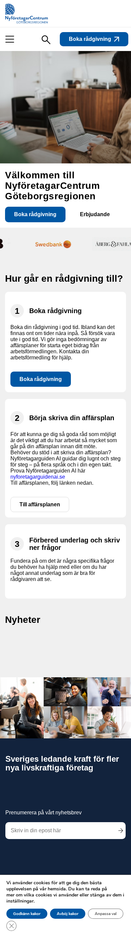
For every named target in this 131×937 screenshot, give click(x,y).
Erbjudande (95, 214)
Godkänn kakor (27, 913)
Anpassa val (106, 913)
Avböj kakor (68, 913)
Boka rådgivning (90, 39)
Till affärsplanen (39, 504)
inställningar (20, 901)
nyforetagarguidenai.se (37, 477)
